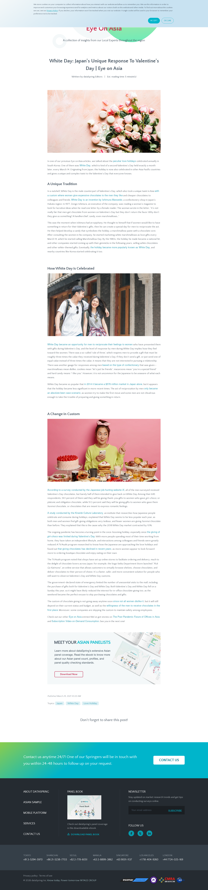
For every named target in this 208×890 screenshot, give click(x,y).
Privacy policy (30, 875)
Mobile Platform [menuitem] (34, 812)
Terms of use (45, 875)
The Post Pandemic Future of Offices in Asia (136, 616)
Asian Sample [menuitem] (32, 802)
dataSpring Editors (92, 76)
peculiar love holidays (124, 161)
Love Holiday (90, 703)
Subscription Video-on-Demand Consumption (75, 621)
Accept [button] (153, 20)
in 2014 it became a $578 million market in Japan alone (113, 384)
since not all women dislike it (128, 601)
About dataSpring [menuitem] (36, 791)
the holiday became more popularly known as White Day (120, 247)
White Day (85, 165)
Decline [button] (167, 20)
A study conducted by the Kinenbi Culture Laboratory (75, 513)
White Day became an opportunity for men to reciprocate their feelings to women (90, 344)
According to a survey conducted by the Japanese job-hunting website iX (85, 489)
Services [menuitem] (29, 823)
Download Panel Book (85, 834)
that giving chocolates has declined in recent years (84, 548)
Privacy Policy (52, 11)
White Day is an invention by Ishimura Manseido (96, 199)
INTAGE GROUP (88, 880)
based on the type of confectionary (120, 365)
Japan (59, 703)
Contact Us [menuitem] (31, 834)
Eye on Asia (75, 616)
